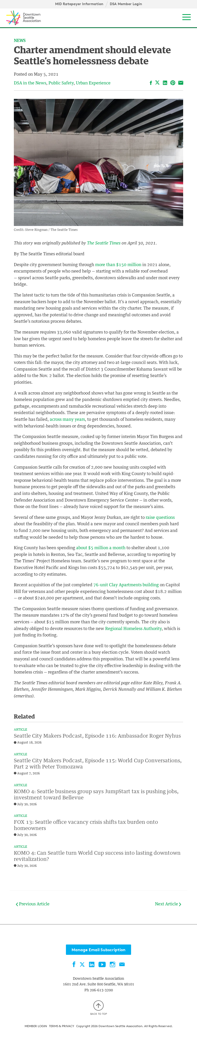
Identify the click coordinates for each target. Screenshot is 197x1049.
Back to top (98, 1014)
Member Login (36, 1026)
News (20, 41)
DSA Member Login (126, 4)
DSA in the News (30, 83)
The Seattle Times (104, 243)
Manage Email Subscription (98, 949)
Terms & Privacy (61, 1026)
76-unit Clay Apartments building (126, 585)
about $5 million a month (100, 548)
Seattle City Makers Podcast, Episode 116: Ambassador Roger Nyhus (97, 736)
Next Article (167, 904)
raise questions (160, 517)
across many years (67, 419)
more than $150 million (118, 265)
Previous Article (34, 904)
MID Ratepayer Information (79, 4)
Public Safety (61, 83)
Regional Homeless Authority (133, 629)
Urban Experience (93, 83)
